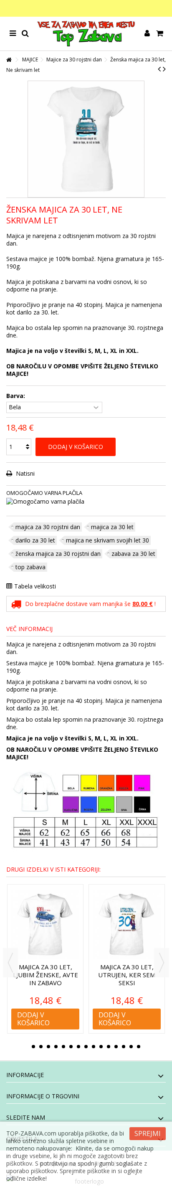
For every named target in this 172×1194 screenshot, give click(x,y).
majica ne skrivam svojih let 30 (107, 540)
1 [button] (33, 1046)
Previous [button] (10, 962)
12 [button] (116, 1046)
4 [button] (56, 1046)
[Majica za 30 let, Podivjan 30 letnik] (127, 924)
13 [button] (123, 1046)
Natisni (24, 473)
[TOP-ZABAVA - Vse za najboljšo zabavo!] (86, 33)
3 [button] (48, 1046)
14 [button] (131, 1046)
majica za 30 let (112, 527)
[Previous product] (159, 69)
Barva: (16, 396)
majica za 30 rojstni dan (47, 527)
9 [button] (93, 1046)
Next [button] (161, 962)
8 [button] (86, 1046)
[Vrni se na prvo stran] (8, 60)
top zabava (30, 567)
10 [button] (101, 1046)
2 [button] (41, 1046)
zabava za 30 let (133, 554)
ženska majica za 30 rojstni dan (58, 554)
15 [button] (138, 1046)
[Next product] (164, 69)
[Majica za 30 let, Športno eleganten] (46, 924)
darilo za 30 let (35, 540)
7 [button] (78, 1046)
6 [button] (71, 1046)
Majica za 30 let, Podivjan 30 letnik (127, 971)
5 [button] (63, 1046)
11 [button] (108, 1046)
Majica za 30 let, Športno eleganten (45, 975)
